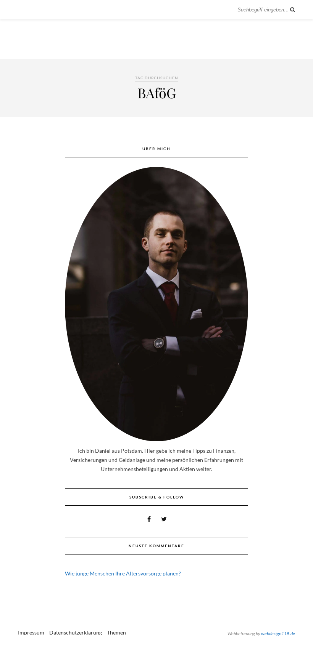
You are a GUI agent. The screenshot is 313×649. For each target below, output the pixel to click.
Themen (116, 632)
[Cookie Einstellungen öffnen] (17, 639)
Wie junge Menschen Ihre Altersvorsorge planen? (123, 573)
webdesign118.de (278, 633)
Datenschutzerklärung (75, 632)
